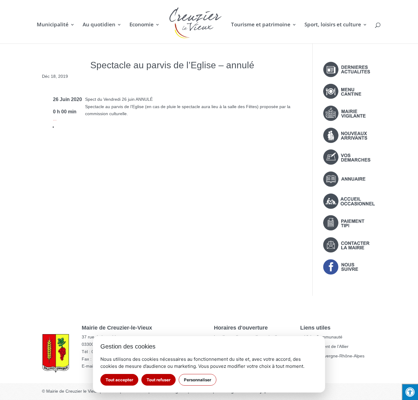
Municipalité (53, 25)
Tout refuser (158, 379)
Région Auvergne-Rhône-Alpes (334, 355)
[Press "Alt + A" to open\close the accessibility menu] (410, 392)
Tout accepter (119, 379)
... (55, 118)
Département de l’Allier (326, 346)
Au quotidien (99, 25)
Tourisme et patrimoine (260, 25)
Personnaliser (197, 379)
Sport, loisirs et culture (332, 25)
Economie (141, 25)
